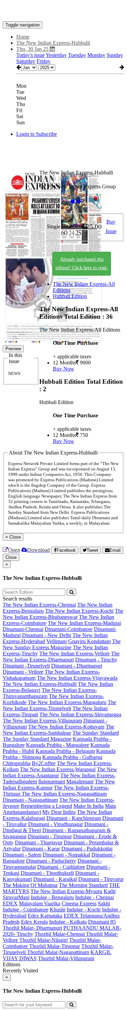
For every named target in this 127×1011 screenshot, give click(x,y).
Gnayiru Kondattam (89, 641)
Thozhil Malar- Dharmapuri (32, 928)
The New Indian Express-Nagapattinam (64, 794)
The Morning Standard (83, 885)
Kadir (110, 891)
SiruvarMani (16, 897)
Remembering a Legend (46, 806)
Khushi (57, 909)
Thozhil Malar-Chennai (60, 934)
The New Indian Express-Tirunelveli (59, 705)
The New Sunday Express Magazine (62, 644)
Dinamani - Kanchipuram (73, 818)
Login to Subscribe (36, 134)
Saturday (25, 61)
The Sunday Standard (95, 733)
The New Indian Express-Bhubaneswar (63, 614)
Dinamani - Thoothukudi (47, 873)
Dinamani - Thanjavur (38, 842)
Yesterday (56, 55)
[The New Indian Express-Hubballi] (63, 11)
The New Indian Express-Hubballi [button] (53, 43)
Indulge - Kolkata (68, 922)
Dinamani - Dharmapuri (76, 666)
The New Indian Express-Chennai (39, 605)
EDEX (10, 903)
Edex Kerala (34, 922)
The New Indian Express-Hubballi (40, 684)
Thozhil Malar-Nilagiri (43, 940)
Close (11, 557)
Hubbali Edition (70, 296)
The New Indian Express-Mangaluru (67, 702)
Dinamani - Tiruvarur (101, 879)
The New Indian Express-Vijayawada (77, 678)
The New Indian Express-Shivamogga (80, 714)
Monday (96, 55)
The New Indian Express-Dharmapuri (61, 656)
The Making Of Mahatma (30, 885)
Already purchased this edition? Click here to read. (82, 263)
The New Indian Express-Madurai (84, 623)
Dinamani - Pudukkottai (86, 848)
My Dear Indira (59, 812)
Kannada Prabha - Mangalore (57, 745)
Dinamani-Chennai (23, 629)
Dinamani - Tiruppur (50, 836)
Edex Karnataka (45, 916)
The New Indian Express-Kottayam (66, 727)
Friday (43, 61)
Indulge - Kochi (84, 909)
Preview (13, 348)
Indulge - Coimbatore (25, 909)
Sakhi (104, 903)
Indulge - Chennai (94, 897)
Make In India (88, 806)
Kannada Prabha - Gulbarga (72, 757)
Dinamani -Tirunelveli (26, 666)
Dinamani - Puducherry (51, 861)
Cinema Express (79, 903)
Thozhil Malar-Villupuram (66, 958)
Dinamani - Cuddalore (61, 867)
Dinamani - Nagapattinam (30, 800)
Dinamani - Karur (41, 848)
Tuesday (77, 55)
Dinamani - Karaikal (55, 879)
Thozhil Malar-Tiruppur (54, 946)
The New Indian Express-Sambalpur (58, 730)
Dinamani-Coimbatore (68, 629)
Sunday (115, 55)
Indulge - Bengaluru (52, 897)
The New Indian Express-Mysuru (66, 891)
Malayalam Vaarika (39, 903)
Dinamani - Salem (22, 855)
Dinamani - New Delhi (46, 635)
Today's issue (30, 55)
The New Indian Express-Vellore (74, 653)
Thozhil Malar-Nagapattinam (58, 952)
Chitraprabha (16, 763)
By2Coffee (44, 763)
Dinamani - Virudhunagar (55, 824)
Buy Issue (111, 226)
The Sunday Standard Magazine (37, 739)
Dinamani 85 (102, 922)
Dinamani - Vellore (23, 672)
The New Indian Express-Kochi (79, 611)
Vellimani (56, 641)
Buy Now (63, 369)
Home (22, 37)
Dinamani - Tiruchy (96, 659)
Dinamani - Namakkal (66, 855)
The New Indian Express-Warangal (58, 769)
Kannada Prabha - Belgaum (65, 751)
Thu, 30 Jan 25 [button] (33, 49)
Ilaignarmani (51, 781)
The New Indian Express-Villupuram (42, 720)
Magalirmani (79, 781)
